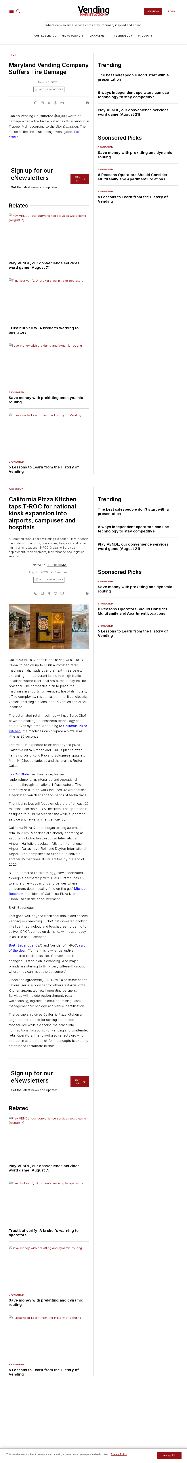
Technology (123, 35)
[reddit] (55, 103)
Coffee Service (45, 35)
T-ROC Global (57, 565)
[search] (18, 11)
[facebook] (36, 103)
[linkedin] (42, 103)
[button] (11, 11)
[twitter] (49, 103)
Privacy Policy (119, 1454)
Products (145, 35)
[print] (87, 103)
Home (12, 55)
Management (98, 35)
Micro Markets (73, 35)
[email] (62, 103)
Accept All (169, 1455)
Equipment (16, 489)
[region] (93, 1455)
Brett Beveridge (21, 945)
